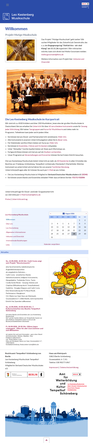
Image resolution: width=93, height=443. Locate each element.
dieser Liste (62, 140)
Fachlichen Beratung (60, 167)
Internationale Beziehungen (16, 240)
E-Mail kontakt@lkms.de (29, 194)
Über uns (9, 224)
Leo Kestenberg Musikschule (16, 215)
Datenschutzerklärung (69, 367)
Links (8, 245)
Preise (7, 199)
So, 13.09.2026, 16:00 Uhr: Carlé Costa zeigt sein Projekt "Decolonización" (24, 262)
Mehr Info (62, 137)
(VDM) (85, 174)
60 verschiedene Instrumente (61, 126)
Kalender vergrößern (52, 244)
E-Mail (50, 170)
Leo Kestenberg (12, 228)
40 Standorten (63, 161)
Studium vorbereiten (52, 152)
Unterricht (37, 126)
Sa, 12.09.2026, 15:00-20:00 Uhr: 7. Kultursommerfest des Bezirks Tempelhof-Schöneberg (23, 309)
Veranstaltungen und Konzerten (38, 155)
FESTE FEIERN (78, 177)
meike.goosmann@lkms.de (52, 54)
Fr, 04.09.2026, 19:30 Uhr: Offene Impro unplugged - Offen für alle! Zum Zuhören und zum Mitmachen (24, 328)
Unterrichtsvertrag (19, 199)
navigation (7, 5)
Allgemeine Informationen (16, 232)
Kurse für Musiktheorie (53, 129)
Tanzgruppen (34, 129)
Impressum (53, 367)
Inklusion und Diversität (15, 236)
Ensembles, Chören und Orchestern (33, 146)
